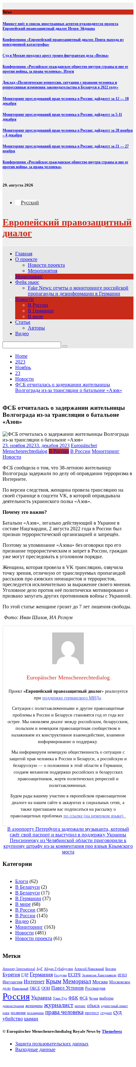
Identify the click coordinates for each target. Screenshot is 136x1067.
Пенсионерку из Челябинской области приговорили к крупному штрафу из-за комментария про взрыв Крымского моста (68, 846)
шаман (31, 1019)
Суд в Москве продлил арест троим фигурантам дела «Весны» (56, 55)
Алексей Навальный (89, 969)
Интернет (34, 982)
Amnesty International (19, 969)
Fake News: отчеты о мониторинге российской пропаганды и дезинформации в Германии (78, 290)
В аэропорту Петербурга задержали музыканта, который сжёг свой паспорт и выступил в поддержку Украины (68, 831)
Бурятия (11, 975)
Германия (41, 974)
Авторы (36, 328)
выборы (106, 998)
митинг (80, 1006)
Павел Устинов (67, 988)
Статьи (22, 322)
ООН (45, 988)
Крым (53, 981)
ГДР (24, 974)
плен (6, 1013)
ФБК (73, 997)
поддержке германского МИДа (71, 698)
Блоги (21, 881)
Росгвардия (95, 988)
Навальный (20, 988)
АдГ (39, 969)
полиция (18, 1012)
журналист (58, 1005)
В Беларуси (27, 887)
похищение (35, 1013)
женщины (34, 1005)
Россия (16, 996)
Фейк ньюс (27, 282)
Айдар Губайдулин (58, 969)
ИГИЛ (122, 975)
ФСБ (83, 998)
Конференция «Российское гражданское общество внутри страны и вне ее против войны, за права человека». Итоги (65, 69)
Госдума (60, 975)
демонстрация (13, 1006)
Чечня (93, 998)
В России (38, 305)
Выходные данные (35, 1049)
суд (117, 1012)
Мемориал (77, 981)
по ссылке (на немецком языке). (95, 816)
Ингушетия (12, 981)
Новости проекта (46, 265)
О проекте (26, 259)
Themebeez (112, 1031)
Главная (23, 253)
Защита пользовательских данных (52, 1043)
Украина (41, 997)
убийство (13, 1019)
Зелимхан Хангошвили (99, 975)
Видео (22, 333)
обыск (93, 1005)
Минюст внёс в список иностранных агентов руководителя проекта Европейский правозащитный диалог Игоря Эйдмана (60, 26)
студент (106, 1013)
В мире (35, 316)
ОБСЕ (35, 988)
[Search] (64, 346)
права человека (64, 1012)
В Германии (41, 310)
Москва (100, 981)
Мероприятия (42, 270)
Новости (24, 299)
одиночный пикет (114, 1006)
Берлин (110, 969)
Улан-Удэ (60, 998)
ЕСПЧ (74, 974)
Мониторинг (29, 276)
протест (92, 1012)
